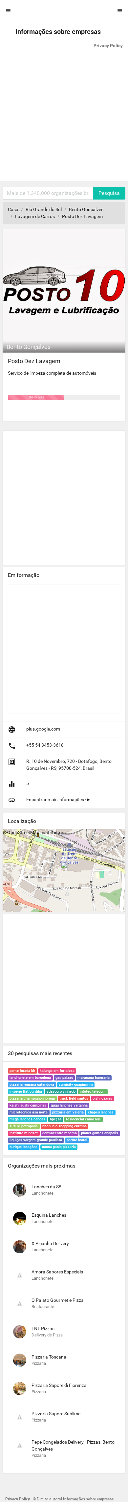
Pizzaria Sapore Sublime (56, 1413)
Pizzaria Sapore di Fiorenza (59, 1385)
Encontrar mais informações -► (58, 799)
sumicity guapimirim (76, 1084)
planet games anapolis (99, 1133)
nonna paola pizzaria (59, 1147)
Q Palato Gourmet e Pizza (58, 1300)
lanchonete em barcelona (30, 1078)
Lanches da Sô (46, 1186)
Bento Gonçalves (86, 209)
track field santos (73, 1098)
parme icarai (77, 1140)
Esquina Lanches (49, 1215)
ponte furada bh (22, 1071)
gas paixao (64, 1078)
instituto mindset (24, 1133)
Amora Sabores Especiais (57, 1271)
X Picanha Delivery (50, 1243)
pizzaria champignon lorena (32, 1098)
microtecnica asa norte (29, 1112)
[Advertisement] (64, 116)
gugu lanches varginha (69, 1105)
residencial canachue (83, 1119)
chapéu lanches (101, 1112)
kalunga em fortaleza (57, 1071)
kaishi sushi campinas (28, 1105)
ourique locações (23, 1147)
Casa (13, 209)
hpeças (56, 1119)
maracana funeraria (93, 1078)
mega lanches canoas (27, 1119)
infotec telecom (93, 1091)
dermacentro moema (59, 1133)
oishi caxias (102, 1098)
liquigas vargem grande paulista (36, 1140)
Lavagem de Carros (35, 216)
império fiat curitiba (26, 1091)
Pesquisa (109, 193)
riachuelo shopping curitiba (64, 1126)
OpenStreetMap (23, 832)
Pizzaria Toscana (49, 1357)
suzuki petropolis (24, 1126)
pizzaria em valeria (68, 1112)
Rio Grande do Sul (44, 209)
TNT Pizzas (43, 1328)
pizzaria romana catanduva (32, 1084)
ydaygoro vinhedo (61, 1091)
